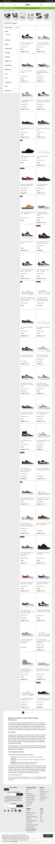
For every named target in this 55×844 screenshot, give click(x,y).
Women (41, 812)
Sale (41, 818)
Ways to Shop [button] (8, 90)
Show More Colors (24, 46)
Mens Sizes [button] (7, 52)
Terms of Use (29, 818)
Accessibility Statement (31, 820)
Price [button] (6, 78)
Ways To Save (42, 795)
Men (41, 814)
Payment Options (29, 801)
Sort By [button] (6, 31)
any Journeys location (32, 777)
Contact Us (28, 789)
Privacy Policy (29, 814)
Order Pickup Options (30, 799)
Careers (28, 810)
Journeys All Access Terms (32, 824)
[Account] (41, 4)
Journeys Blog (43, 793)
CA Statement (29, 822)
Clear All (17, 27)
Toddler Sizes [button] (8, 61)
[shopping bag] (52, 5)
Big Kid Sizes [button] (8, 69)
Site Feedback (29, 803)
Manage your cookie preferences (9, 836)
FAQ (27, 791)
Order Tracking (7, 1)
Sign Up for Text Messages (13, 792)
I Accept (48, 835)
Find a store (13, 803)
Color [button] (6, 73)
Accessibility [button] (50, 1)
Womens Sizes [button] (8, 48)
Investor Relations (30, 826)
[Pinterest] (9, 810)
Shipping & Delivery (30, 797)
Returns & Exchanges (30, 795)
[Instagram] (12, 810)
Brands (41, 810)
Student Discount (43, 797)
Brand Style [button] (7, 40)
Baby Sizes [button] (7, 56)
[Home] (28, 5)
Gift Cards (42, 799)
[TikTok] (5, 810)
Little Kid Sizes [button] (8, 65)
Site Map (28, 805)
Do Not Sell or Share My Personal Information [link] (31, 829)
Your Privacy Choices (32, 816)
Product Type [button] (8, 82)
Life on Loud (42, 789)
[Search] (14, 5)
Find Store (19, 805)
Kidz (41, 816)
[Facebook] (16, 810)
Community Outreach (30, 812)
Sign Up (6, 789)
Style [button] (6, 86)
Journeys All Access (44, 791)
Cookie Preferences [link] (30, 832)
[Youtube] (20, 810)
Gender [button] (6, 44)
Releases (42, 820)
